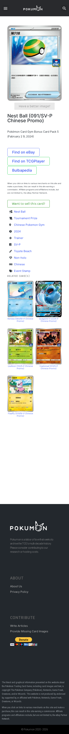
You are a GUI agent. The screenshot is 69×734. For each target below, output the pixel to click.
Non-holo (20, 257)
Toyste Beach (23, 251)
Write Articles (19, 626)
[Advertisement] (34, 455)
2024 (17, 231)
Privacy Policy (19, 591)
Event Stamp (22, 271)
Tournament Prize (25, 218)
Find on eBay (23, 152)
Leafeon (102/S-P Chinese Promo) (20, 367)
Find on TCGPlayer (28, 161)
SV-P (17, 244)
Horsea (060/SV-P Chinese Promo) (20, 320)
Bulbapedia (22, 170)
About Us (16, 586)
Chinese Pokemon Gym (29, 224)
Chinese (19, 264)
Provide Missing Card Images (29, 631)
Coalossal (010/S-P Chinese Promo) (49, 367)
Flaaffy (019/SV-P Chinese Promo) (20, 414)
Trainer (18, 238)
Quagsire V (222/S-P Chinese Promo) (48, 320)
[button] (5, 8)
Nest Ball (20, 211)
